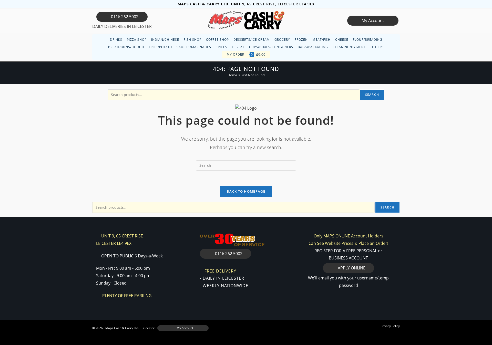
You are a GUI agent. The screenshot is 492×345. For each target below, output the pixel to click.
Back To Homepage (246, 191)
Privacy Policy (390, 326)
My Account (373, 20)
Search (372, 94)
